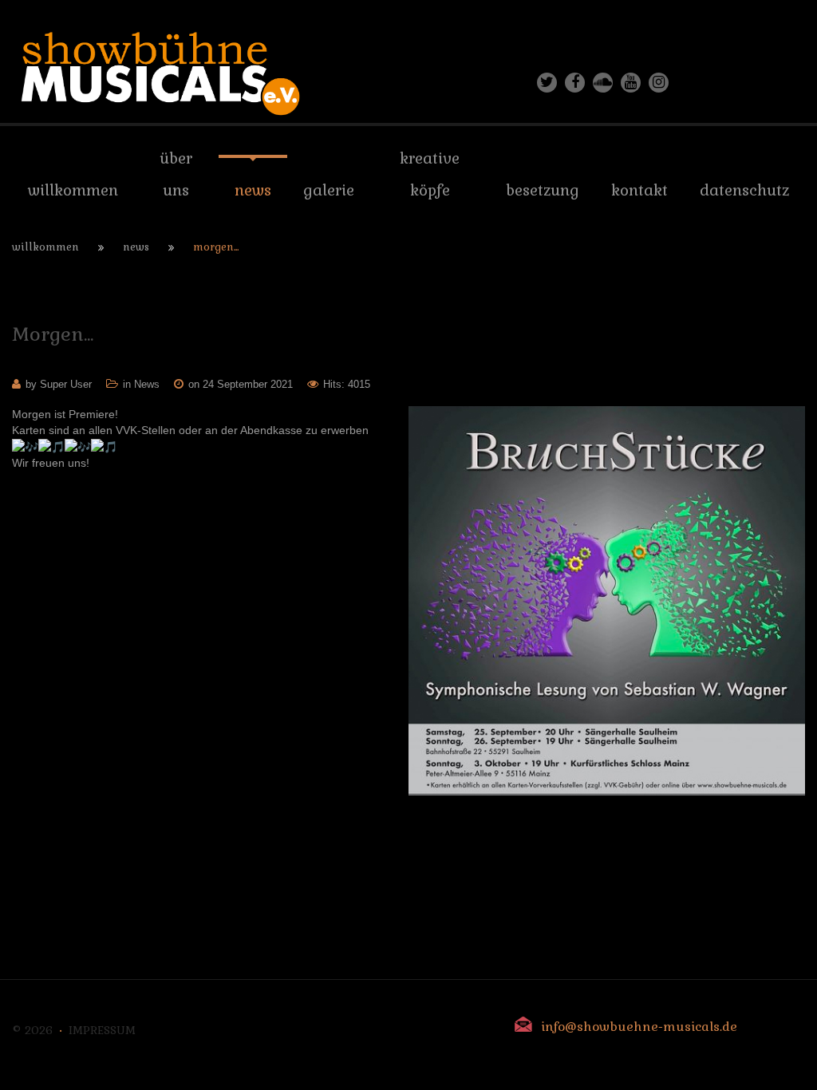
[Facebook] (575, 83)
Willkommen (45, 247)
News (136, 247)
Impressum (102, 1030)
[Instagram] (659, 83)
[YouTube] (631, 83)
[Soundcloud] (603, 83)
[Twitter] (547, 83)
